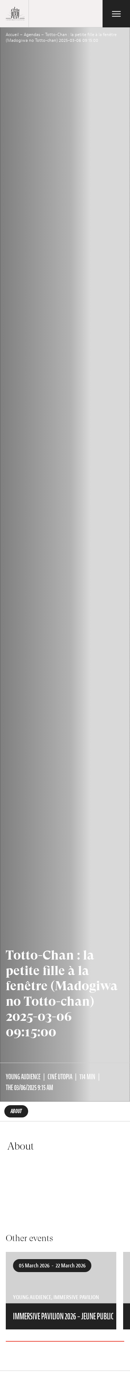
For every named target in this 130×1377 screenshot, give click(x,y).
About (16, 1111)
